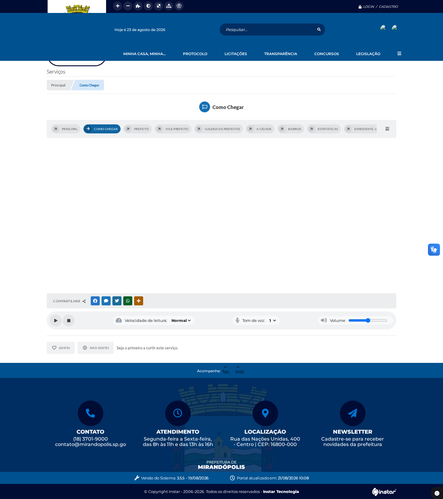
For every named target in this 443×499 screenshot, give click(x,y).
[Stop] (69, 320)
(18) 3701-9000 (90, 439)
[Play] (56, 320)
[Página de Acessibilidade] (179, 6)
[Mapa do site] (168, 6)
